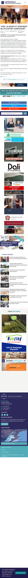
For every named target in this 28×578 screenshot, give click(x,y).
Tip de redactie (15, 108)
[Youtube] (5, 414)
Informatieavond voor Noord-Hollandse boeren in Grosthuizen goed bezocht (18, 284)
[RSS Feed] (7, 414)
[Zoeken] (25, 113)
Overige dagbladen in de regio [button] (8, 443)
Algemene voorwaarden (6, 447)
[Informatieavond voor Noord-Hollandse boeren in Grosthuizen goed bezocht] (4, 285)
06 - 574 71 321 (19, 96)
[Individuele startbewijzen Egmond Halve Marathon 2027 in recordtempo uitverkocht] (4, 291)
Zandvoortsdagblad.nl (10, 2)
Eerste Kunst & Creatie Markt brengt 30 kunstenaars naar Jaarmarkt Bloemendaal (18, 278)
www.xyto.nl (5, 409)
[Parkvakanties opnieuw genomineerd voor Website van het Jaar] (4, 298)
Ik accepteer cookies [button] (20, 572)
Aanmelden (4, 424)
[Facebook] (2, 414)
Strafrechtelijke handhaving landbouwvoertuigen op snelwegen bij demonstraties (18, 265)
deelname (4, 76)
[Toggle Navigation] (25, 3)
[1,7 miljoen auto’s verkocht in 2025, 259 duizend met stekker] (4, 304)
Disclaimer (3, 449)
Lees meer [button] (8, 576)
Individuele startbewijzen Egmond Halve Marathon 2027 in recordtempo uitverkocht (18, 291)
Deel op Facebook (15, 102)
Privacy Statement (5, 452)
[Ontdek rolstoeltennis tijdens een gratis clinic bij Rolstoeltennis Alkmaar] (4, 259)
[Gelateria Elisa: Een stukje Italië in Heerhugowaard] (4, 272)
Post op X (14, 105)
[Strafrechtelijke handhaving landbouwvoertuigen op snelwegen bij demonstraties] (4, 266)
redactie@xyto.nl (6, 408)
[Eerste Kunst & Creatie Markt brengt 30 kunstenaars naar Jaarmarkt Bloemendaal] (4, 279)
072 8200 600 (6, 406)
